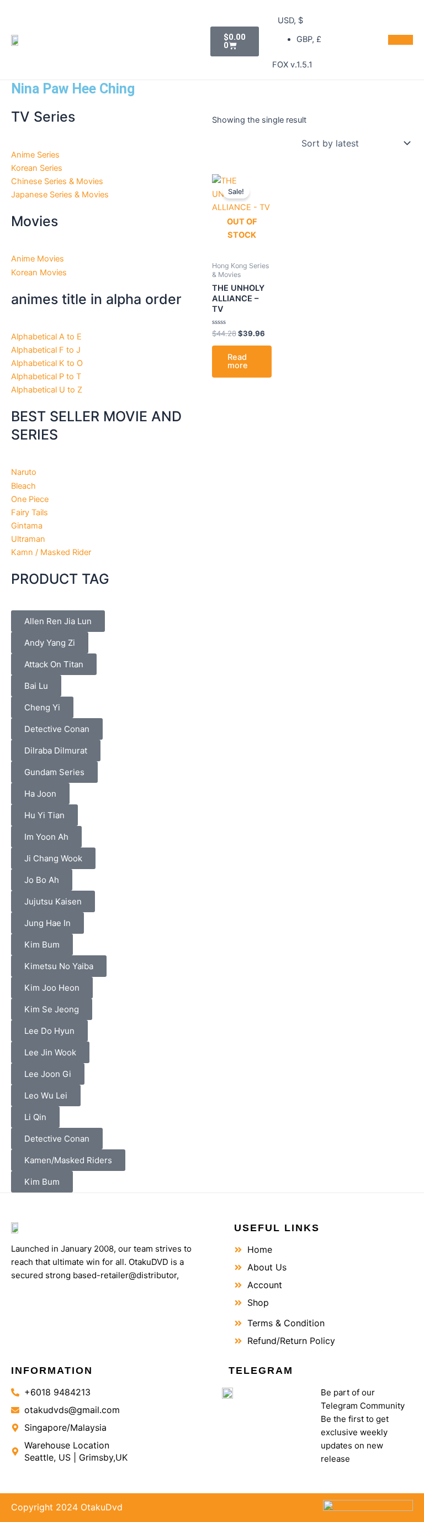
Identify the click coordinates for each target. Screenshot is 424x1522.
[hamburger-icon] (400, 40)
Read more (237, 361)
